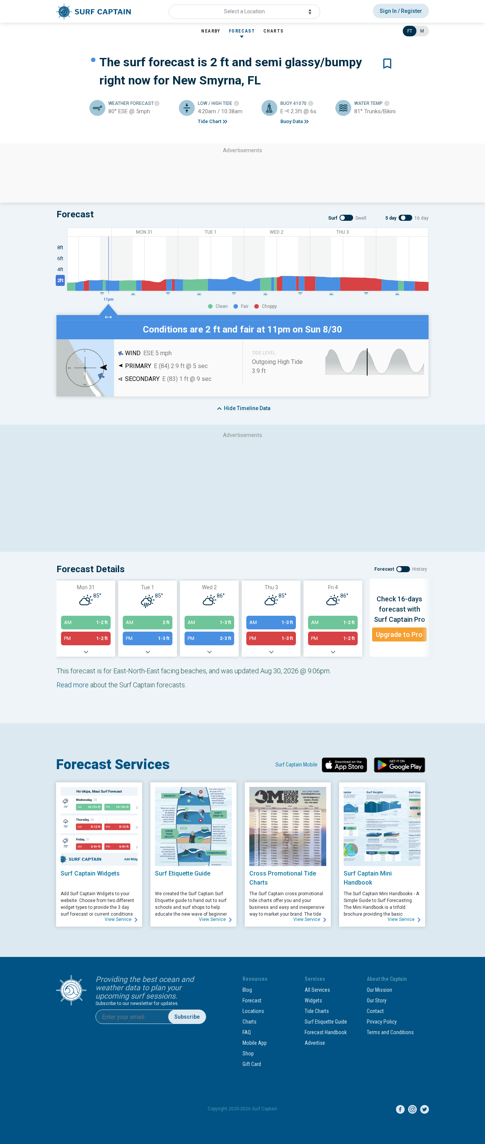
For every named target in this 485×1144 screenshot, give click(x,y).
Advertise (315, 1043)
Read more (72, 685)
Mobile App (254, 1043)
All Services (317, 990)
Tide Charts (317, 1011)
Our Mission (379, 990)
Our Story (376, 1000)
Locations (253, 1011)
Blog (247, 990)
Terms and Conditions (390, 1032)
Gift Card (251, 1064)
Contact (375, 1011)
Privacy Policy (382, 1022)
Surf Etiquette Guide (326, 1022)
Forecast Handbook (326, 1032)
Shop (248, 1053)
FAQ (246, 1032)
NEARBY (210, 31)
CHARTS (273, 31)
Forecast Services (113, 765)
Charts (249, 1022)
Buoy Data (291, 121)
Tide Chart (209, 121)
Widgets (313, 1000)
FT (409, 31)
